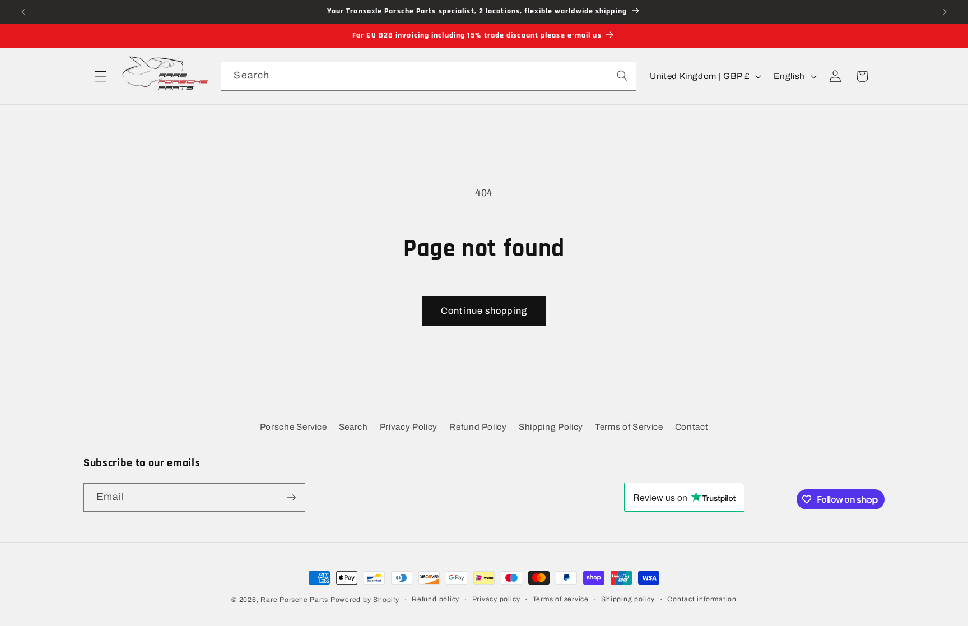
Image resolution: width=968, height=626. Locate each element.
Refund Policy (478, 427)
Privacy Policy (409, 427)
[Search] (621, 75)
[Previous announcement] (23, 12)
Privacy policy (496, 599)
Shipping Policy (551, 427)
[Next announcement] (945, 12)
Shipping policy (628, 599)
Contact (692, 427)
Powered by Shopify (365, 600)
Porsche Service (293, 427)
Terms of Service (629, 427)
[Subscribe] (291, 497)
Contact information (702, 599)
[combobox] (428, 76)
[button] (100, 76)
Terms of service (561, 599)
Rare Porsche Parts (294, 600)
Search (353, 427)
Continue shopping (484, 311)
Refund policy (435, 599)
